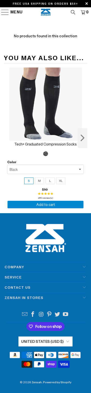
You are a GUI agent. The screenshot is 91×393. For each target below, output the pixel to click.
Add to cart (45, 204)
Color (12, 162)
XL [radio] (61, 180)
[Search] (73, 12)
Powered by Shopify (57, 382)
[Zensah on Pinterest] (49, 314)
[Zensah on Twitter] (57, 314)
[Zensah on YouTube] (65, 314)
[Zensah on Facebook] (33, 314)
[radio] (45, 153)
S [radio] (29, 180)
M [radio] (39, 180)
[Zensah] (45, 12)
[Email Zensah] (24, 314)
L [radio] (50, 180)
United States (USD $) (42, 341)
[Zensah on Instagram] (41, 314)
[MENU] (3, 12)
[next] (82, 138)
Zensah (37, 382)
